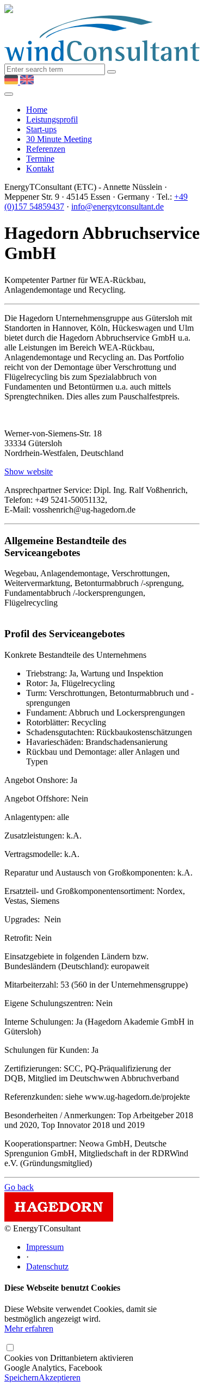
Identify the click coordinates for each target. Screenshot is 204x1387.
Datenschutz (47, 1266)
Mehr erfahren (28, 1328)
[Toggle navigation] (8, 94)
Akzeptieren (60, 1377)
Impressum (45, 1247)
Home (36, 109)
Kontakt (40, 168)
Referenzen (45, 148)
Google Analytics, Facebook (68, 1362)
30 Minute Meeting (59, 139)
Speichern (21, 1377)
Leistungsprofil (52, 119)
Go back (19, 1187)
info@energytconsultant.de (117, 206)
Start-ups (41, 129)
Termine (40, 158)
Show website (28, 471)
